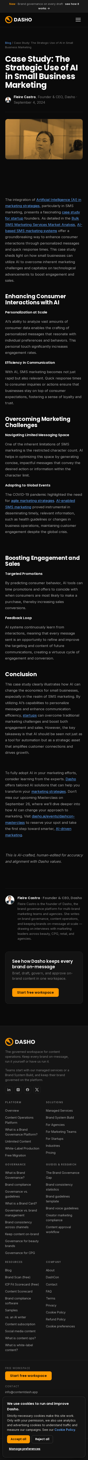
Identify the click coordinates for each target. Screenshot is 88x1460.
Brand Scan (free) (18, 1277)
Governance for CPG (20, 1253)
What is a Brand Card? (21, 1203)
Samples (11, 1310)
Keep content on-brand (22, 1234)
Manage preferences (24, 1449)
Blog (8, 42)
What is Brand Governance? (15, 1175)
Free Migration (15, 1155)
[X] (37, 1089)
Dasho (71, 779)
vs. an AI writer (15, 1317)
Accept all (18, 1439)
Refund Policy (56, 1319)
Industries (53, 1145)
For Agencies (55, 1124)
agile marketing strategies (32, 501)
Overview (12, 1110)
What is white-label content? (19, 1347)
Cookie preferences (60, 1326)
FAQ (49, 1291)
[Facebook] (27, 1089)
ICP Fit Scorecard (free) (22, 1284)
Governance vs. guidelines (16, 1194)
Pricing (51, 1152)
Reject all (42, 1439)
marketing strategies (48, 791)
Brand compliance (18, 1184)
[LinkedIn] (8, 1089)
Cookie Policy (56, 1312)
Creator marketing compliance (59, 1217)
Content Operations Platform (19, 1120)
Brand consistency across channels (18, 1224)
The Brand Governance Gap (62, 1175)
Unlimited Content (18, 1141)
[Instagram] (18, 1089)
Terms (50, 1298)
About (50, 1270)
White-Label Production (22, 1148)
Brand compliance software (18, 1301)
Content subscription (20, 1324)
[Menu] (78, 19)
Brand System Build (60, 1117)
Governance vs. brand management (21, 1213)
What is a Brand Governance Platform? (21, 1132)
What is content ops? (20, 1338)
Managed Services (59, 1110)
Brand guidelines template (58, 1199)
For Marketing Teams (61, 1131)
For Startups (54, 1138)
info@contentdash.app (21, 1392)
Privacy (51, 1305)
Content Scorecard (18, 1291)
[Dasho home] (18, 19)
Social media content (20, 1331)
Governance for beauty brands (22, 1243)
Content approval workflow (58, 1229)
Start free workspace (35, 992)
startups (30, 715)
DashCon (52, 1277)
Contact (51, 1284)
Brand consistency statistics (59, 1187)
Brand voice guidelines (62, 1208)
